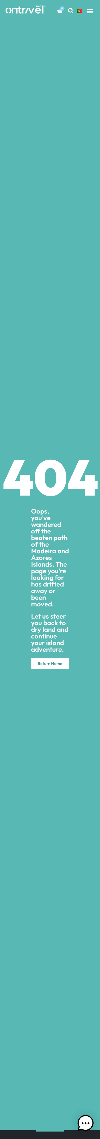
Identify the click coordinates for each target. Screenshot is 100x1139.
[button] (90, 11)
